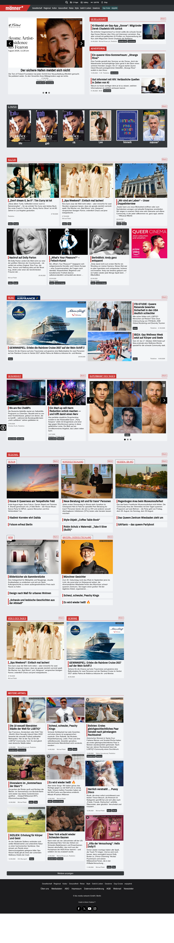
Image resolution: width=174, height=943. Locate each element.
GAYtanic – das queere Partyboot (136, 524)
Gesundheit (63, 8)
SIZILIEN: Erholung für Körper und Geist (26, 837)
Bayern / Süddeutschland (77, 537)
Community (50, 88)
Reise (71, 8)
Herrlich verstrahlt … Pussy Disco (103, 790)
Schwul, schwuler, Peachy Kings (81, 595)
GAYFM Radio (94, 2)
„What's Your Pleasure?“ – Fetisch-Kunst (65, 259)
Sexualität (20, 439)
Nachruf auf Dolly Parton (22, 257)
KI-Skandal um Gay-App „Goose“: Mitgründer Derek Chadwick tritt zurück (117, 27)
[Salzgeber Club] (149, 243)
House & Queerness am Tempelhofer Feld (32, 501)
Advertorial (114, 73)
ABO (67, 888)
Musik (124, 224)
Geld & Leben (85, 8)
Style (77, 8)
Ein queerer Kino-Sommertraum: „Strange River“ (115, 56)
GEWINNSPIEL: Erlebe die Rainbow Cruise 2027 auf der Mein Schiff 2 (46, 347)
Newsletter (128, 888)
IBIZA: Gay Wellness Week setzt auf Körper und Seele (148, 336)
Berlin (11, 462)
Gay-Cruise (106, 8)
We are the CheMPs (20, 408)
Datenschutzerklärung (94, 888)
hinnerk (127, 142)
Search (66, 2)
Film (69, 224)
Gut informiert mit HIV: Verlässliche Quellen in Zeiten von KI (115, 81)
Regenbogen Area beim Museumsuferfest (140, 501)
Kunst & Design (60, 283)
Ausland (99, 756)
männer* (154, 142)
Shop (104, 2)
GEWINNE (72, 618)
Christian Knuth (12, 426)
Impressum (77, 888)
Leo (101, 142)
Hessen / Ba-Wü (125, 462)
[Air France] (27, 298)
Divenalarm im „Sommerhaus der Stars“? (26, 784)
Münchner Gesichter (75, 576)
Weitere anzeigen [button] (65, 873)
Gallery (84, 2)
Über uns (45, 888)
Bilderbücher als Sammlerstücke (27, 576)
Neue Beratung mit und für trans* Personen (87, 501)
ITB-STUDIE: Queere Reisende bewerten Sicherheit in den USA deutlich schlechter (146, 308)
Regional (47, 8)
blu (20, 143)
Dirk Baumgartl (22, 859)
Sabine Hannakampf (102, 753)
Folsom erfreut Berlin (20, 524)
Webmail (117, 888)
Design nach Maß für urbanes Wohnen (30, 593)
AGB (108, 888)
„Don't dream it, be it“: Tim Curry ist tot (30, 200)
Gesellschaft (37, 8)
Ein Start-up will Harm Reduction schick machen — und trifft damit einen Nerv (65, 411)
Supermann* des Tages (102, 376)
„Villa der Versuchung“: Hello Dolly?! (104, 845)
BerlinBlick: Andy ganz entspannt (104, 259)
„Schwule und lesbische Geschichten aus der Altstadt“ (32, 601)
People (16, 224)
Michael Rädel (66, 218)
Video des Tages (17, 618)
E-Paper (74, 2)
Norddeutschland (73, 462)
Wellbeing (61, 439)
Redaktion (52, 86)
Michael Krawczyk (42, 86)
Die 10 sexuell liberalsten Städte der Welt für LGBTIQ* (25, 727)
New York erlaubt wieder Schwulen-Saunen (62, 836)
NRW (10, 537)
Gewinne (96, 8)
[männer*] (15, 8)
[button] (10, 43)
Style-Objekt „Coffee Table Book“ (82, 519)
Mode (75, 749)
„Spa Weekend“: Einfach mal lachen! (83, 200)
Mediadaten (56, 888)
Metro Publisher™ (90, 902)
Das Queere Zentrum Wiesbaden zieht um (140, 517)
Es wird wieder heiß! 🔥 (77, 602)
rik (74, 142)
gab (47, 143)
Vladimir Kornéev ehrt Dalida (25, 517)
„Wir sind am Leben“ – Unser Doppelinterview (133, 202)
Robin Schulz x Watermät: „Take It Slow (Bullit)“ (85, 528)
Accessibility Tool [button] (3, 427)
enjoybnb (114, 8)
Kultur (54, 8)
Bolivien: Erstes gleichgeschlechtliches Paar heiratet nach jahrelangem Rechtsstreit (103, 730)
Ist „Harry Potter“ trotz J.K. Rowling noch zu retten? (46, 73)
